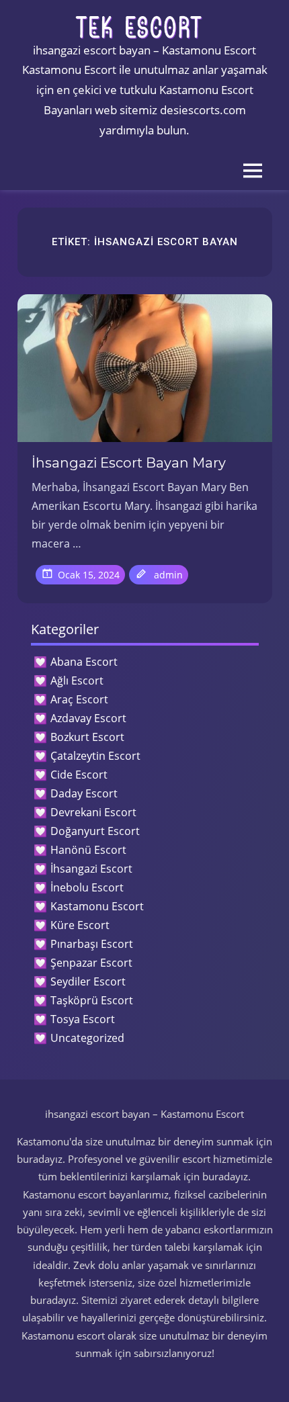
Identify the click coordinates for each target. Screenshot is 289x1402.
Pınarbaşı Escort (91, 943)
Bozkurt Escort (87, 737)
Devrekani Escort (93, 812)
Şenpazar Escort (91, 962)
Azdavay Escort (88, 718)
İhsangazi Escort (91, 868)
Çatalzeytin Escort (95, 755)
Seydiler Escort (88, 981)
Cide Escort (79, 774)
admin (168, 574)
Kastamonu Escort (97, 906)
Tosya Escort (82, 1019)
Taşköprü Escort (91, 1000)
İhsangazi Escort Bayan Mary (129, 463)
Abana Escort (84, 661)
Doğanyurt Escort (95, 831)
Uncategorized (87, 1038)
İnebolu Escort (87, 887)
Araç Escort (79, 699)
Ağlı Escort (77, 680)
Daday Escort (84, 793)
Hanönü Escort (88, 849)
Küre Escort (80, 925)
